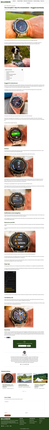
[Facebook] (3, 426)
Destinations (22, 420)
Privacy (28, 428)
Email (26, 412)
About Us (42, 1)
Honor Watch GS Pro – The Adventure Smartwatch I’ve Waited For (8, 385)
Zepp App (8, 76)
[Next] (46, 382)
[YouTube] (11, 426)
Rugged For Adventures (10, 71)
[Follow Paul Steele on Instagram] (23, 364)
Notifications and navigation (11, 74)
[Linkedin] (7, 426)
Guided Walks (20, 1)
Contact (28, 3)
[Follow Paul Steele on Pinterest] (28, 364)
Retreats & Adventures (28, 1)
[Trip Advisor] (9, 426)
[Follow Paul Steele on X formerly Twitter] (22, 364)
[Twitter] (4, 426)
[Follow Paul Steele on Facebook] (20, 364)
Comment (7, 401)
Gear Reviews (13, 5)
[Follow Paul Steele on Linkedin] (26, 364)
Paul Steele (7, 9)
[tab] (23, 391)
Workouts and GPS (9, 75)
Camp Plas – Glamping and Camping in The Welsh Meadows (39, 385)
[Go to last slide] (2, 382)
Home (5, 5)
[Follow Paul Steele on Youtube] (25, 364)
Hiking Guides (9, 5)
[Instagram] (1, 426)
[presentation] (8, 378)
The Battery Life (9, 78)
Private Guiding (37, 1)
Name (6, 412)
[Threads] (6, 426)
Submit (29, 345)
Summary (8, 79)
